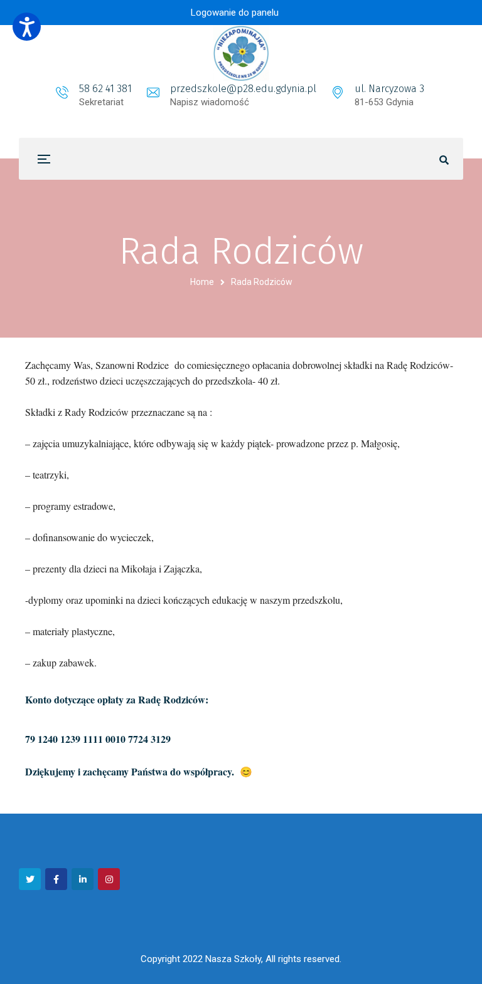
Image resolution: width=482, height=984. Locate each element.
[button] (27, 27)
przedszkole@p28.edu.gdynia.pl (243, 89)
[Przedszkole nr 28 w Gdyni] (241, 53)
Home (202, 282)
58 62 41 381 (105, 89)
